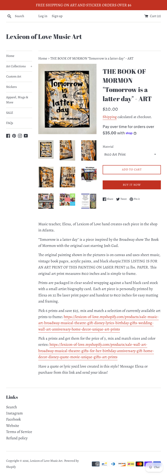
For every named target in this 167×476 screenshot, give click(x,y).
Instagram (14, 413)
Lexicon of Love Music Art (44, 36)
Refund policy (16, 438)
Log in (42, 16)
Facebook (13, 419)
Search (11, 407)
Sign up (57, 16)
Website (12, 425)
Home (10, 56)
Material (108, 147)
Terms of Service (19, 431)
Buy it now (132, 185)
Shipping (110, 116)
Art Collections (19, 66)
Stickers (11, 87)
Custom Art (13, 76)
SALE (9, 112)
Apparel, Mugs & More (17, 100)
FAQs (9, 123)
